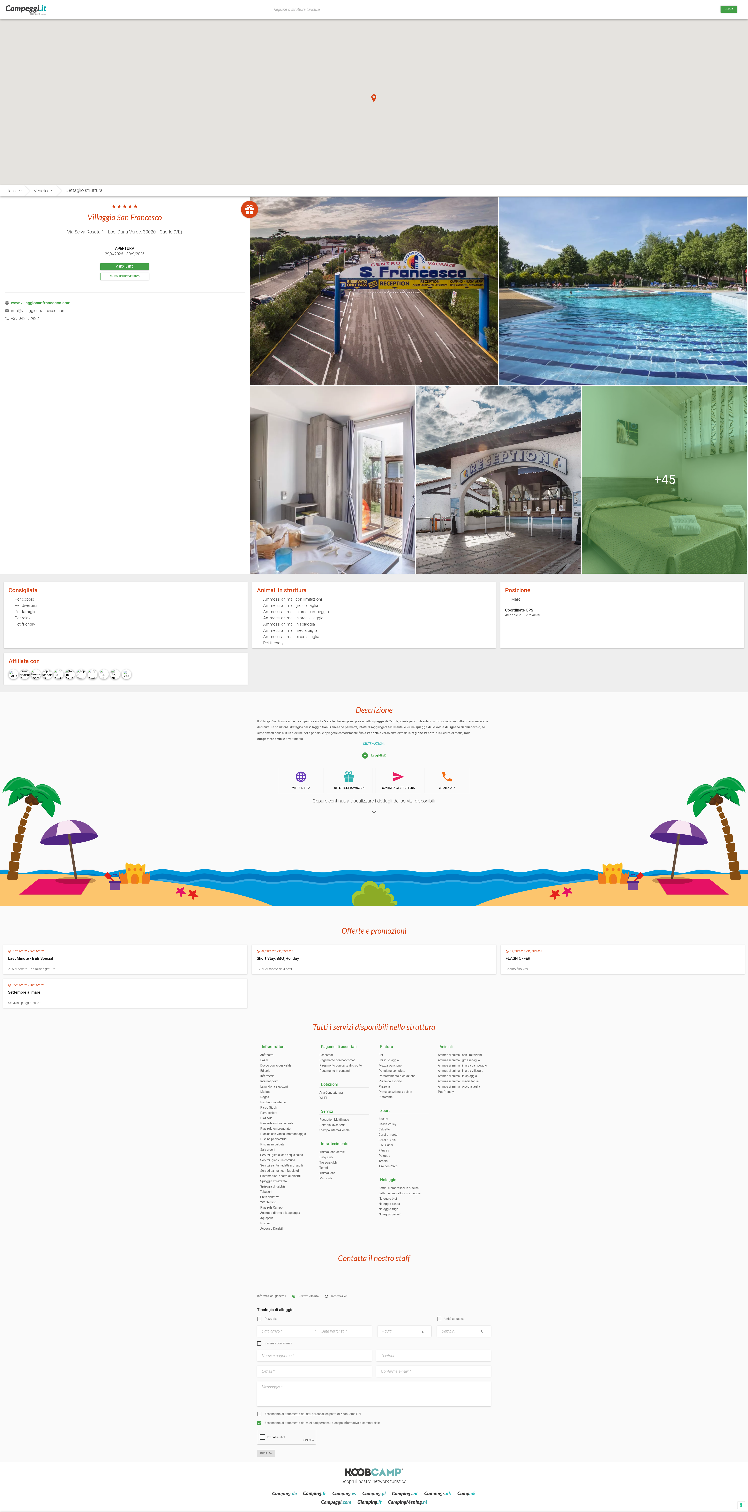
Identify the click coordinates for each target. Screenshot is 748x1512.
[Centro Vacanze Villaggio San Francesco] (623, 290)
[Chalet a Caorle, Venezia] (333, 479)
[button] (374, 98)
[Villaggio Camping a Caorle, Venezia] (374, 290)
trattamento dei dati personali (305, 1414)
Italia (11, 191)
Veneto (41, 191)
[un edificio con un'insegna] (499, 479)
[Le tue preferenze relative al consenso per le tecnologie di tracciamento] (741, 1505)
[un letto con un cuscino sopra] (665, 479)
